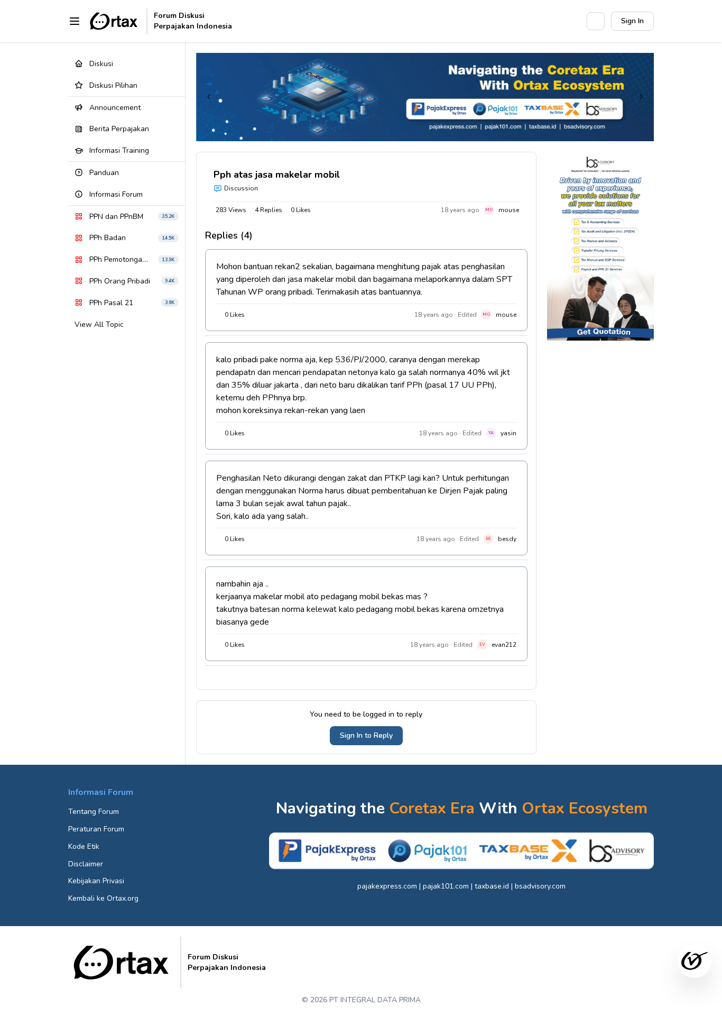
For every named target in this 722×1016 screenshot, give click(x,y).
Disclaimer (85, 864)
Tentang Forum (93, 812)
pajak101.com (446, 886)
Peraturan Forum (96, 829)
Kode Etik (83, 846)
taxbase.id (492, 886)
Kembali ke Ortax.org (103, 898)
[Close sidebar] (74, 21)
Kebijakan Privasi (96, 881)
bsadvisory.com (540, 886)
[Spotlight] (573, 21)
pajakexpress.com (387, 886)
